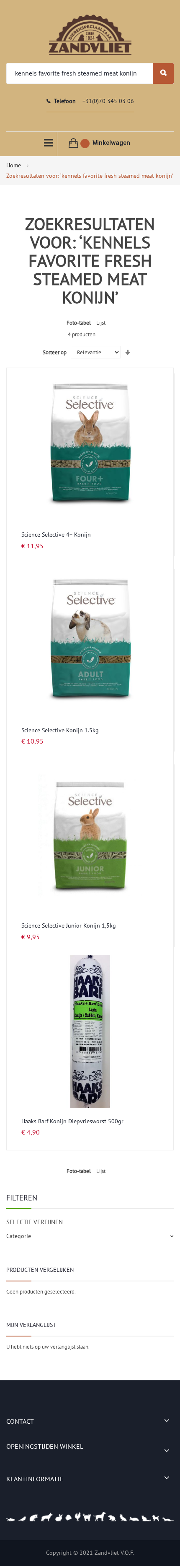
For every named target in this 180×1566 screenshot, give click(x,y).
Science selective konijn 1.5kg (60, 730)
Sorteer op (55, 352)
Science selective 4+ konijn (56, 534)
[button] (158, 384)
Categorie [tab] (18, 1236)
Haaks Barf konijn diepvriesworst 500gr (72, 1121)
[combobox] (90, 73)
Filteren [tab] (21, 1198)
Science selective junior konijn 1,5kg (68, 925)
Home (14, 165)
